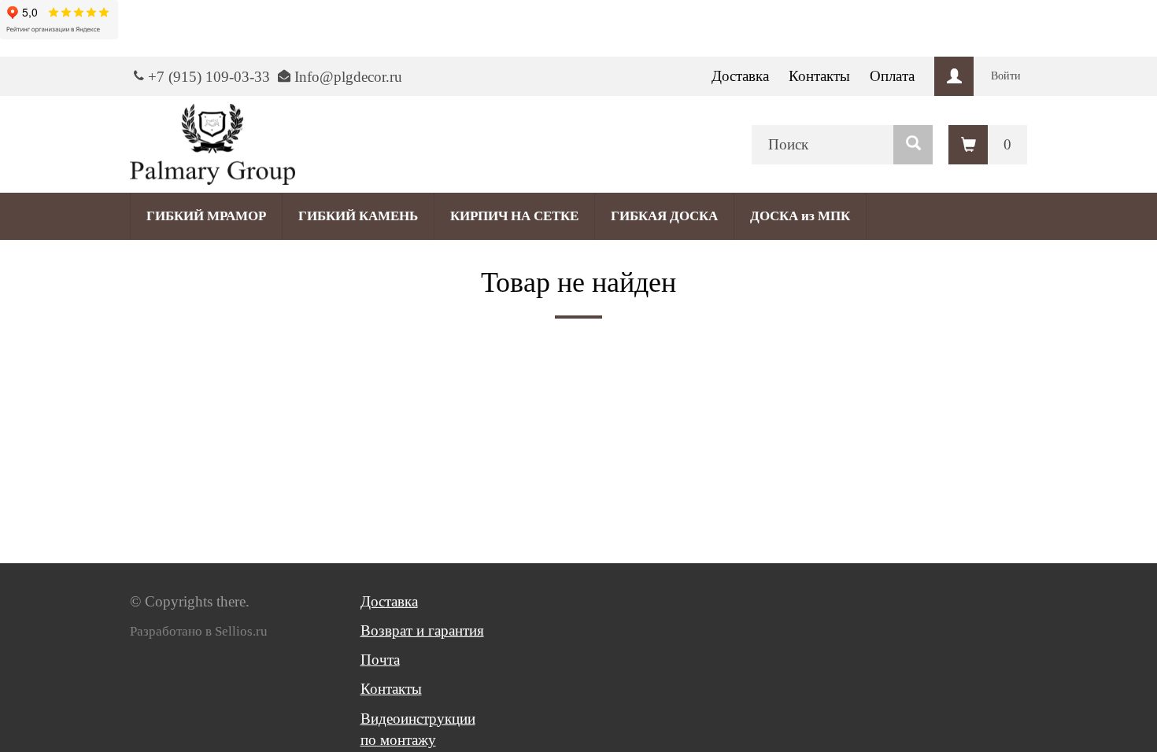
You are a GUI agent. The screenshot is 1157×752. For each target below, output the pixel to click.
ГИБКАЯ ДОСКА (664, 215)
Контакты (819, 76)
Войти (1006, 76)
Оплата (892, 76)
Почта (380, 659)
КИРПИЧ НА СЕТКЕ (514, 215)
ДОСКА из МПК (800, 215)
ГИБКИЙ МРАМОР (206, 215)
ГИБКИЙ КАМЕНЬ (358, 215)
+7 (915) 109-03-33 (209, 76)
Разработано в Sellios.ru (199, 631)
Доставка (740, 76)
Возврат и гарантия (422, 630)
